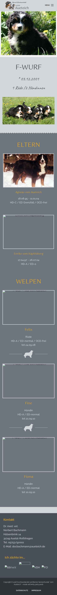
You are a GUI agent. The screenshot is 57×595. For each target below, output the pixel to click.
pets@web (39, 584)
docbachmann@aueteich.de (28, 546)
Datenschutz (22, 590)
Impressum (36, 590)
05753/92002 (16, 542)
